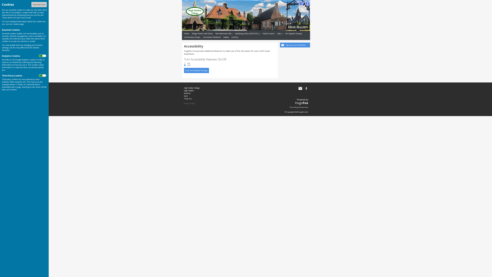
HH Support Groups (293, 33)
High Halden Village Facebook (306, 88)
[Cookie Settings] (301, 3)
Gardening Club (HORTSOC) (247, 33)
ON (188, 63)
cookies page (18, 24)
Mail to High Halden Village (300, 88)
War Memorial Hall (223, 33)
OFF (189, 65)
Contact (235, 37)
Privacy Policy (189, 103)
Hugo (301, 103)
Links (279, 33)
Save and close (39, 4)
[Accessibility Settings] (307, 3)
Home (186, 33)
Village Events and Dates (202, 33)
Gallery (226, 37)
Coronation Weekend (212, 37)
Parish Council (268, 33)
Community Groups (192, 37)
